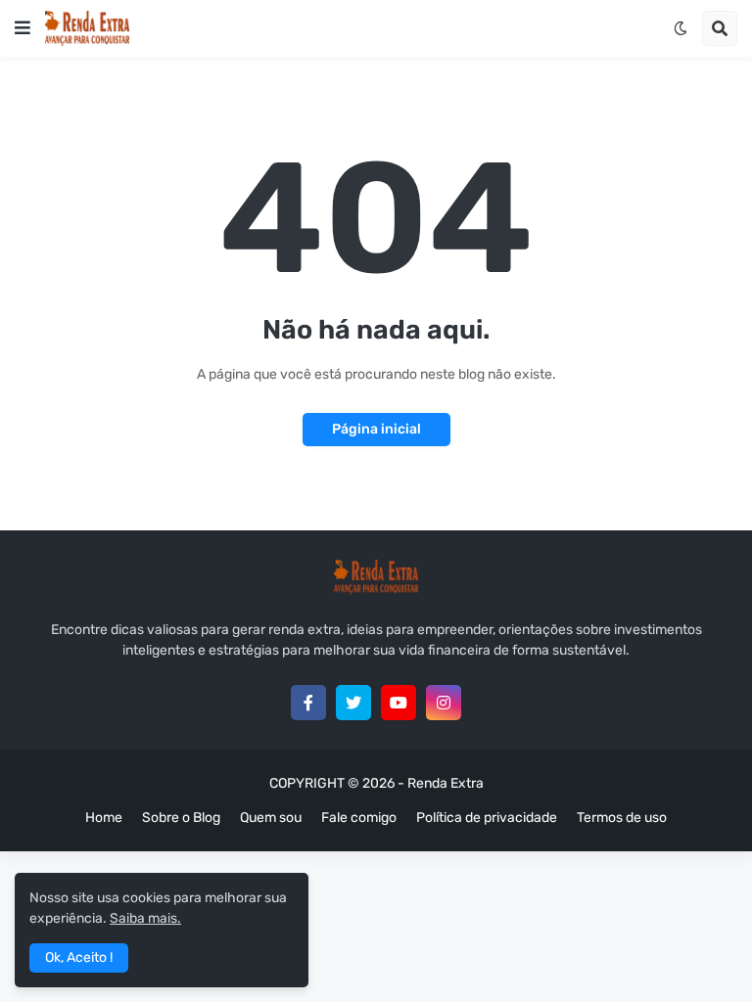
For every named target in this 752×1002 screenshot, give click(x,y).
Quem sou (271, 817)
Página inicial (376, 429)
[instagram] (443, 702)
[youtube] (398, 702)
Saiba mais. (145, 918)
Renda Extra (445, 783)
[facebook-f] (308, 702)
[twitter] (353, 702)
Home (103, 817)
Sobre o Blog (181, 817)
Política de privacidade (486, 817)
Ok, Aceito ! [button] (79, 957)
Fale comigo (359, 817)
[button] (22, 28)
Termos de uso (622, 817)
